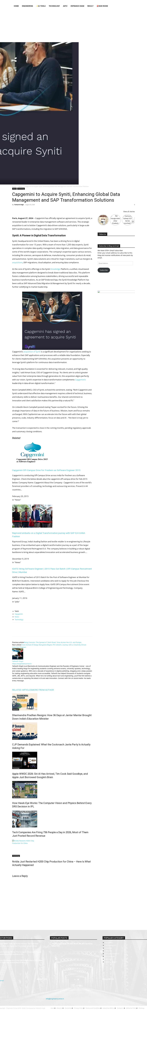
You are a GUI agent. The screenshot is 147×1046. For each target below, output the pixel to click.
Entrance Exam (77, 6)
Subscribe (104, 270)
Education (15, 709)
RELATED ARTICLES (22, 690)
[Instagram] (118, 1)
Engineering (27, 6)
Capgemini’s (80, 379)
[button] (132, 6)
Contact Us (84, 2)
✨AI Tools (41, 6)
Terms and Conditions (72, 2)
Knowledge (55, 269)
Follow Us (102, 234)
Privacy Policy (58, 2)
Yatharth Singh (19, 204)
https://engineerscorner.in (21, 664)
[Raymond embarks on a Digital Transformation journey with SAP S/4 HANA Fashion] (32, 527)
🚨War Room (102, 6)
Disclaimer (49, 2)
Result (90, 6)
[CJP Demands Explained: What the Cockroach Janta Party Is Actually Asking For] (52, 731)
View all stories (129, 211)
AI (13, 826)
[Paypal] (125, 1)
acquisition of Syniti (32, 351)
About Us (41, 2)
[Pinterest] (25, 210)
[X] (129, 1)
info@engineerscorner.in (55, 999)
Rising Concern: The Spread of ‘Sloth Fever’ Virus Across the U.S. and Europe (52, 642)
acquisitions (17, 262)
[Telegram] (41, 210)
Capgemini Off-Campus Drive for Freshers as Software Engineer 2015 (46, 470)
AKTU (65, 6)
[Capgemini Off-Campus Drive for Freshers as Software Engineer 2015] (32, 464)
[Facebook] (114, 1)
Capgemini (19, 614)
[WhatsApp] (30, 210)
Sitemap (92, 2)
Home (34, 2)
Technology (54, 6)
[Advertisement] (73, 26)
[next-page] (12, 870)
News (20, 186)
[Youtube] (133, 1)
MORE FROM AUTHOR (43, 690)
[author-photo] (17, 659)
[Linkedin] (121, 1)
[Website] (29, 683)
